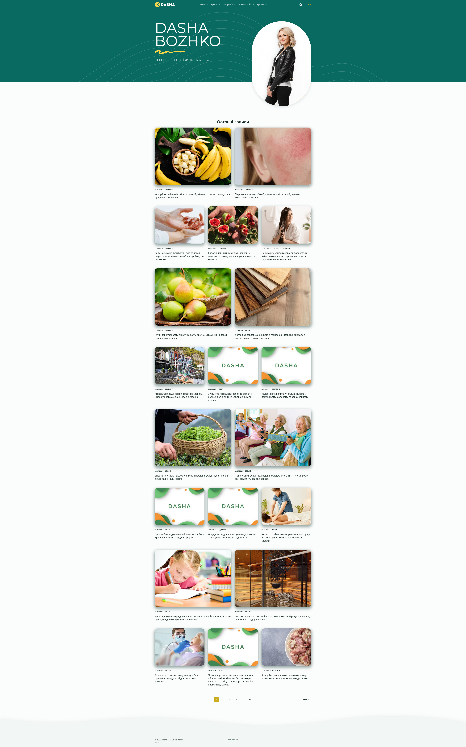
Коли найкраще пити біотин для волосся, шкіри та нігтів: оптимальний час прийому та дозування (179, 256)
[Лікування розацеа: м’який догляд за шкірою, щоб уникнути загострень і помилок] (273, 156)
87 (250, 699)
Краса (214, 4)
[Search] (301, 4)
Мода (202, 4)
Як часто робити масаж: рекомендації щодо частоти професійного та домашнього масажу (286, 537)
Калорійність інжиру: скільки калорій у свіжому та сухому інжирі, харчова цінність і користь (232, 256)
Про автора (233, 739)
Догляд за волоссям (281, 248)
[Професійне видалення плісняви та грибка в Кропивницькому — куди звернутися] (179, 506)
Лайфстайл (245, 4)
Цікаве (260, 4)
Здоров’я (228, 4)
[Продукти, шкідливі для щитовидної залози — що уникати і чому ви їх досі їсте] (233, 506)
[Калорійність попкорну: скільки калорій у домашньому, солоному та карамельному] (286, 365)
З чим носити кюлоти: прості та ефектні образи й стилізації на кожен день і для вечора (230, 397)
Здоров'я (169, 190)
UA (307, 4)
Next (305, 699)
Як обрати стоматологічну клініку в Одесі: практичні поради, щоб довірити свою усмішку (178, 678)
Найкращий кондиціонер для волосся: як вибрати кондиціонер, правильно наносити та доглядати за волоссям (285, 256)
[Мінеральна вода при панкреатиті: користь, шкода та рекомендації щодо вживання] (179, 365)
